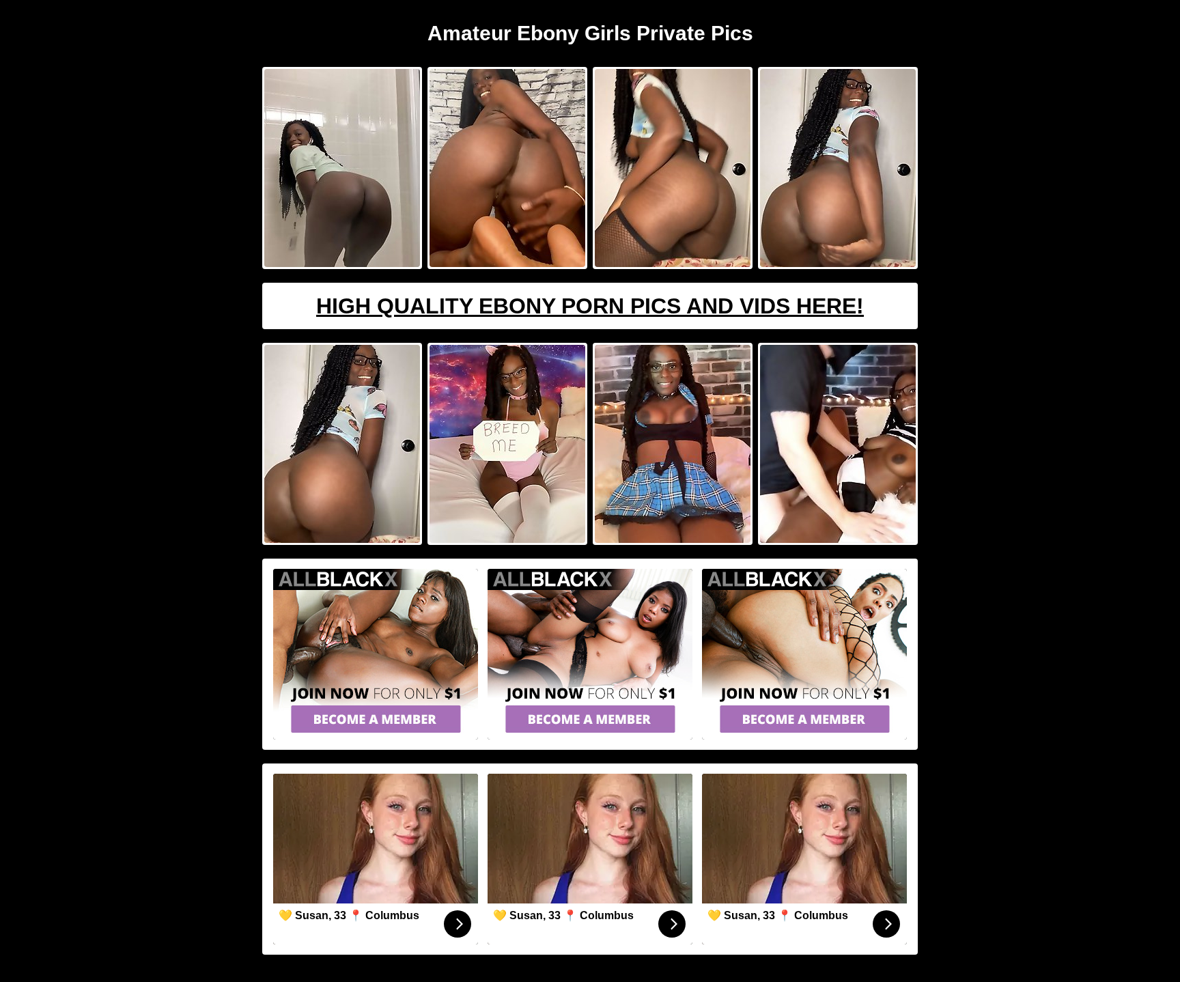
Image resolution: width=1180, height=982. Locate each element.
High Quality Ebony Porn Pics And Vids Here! (590, 306)
